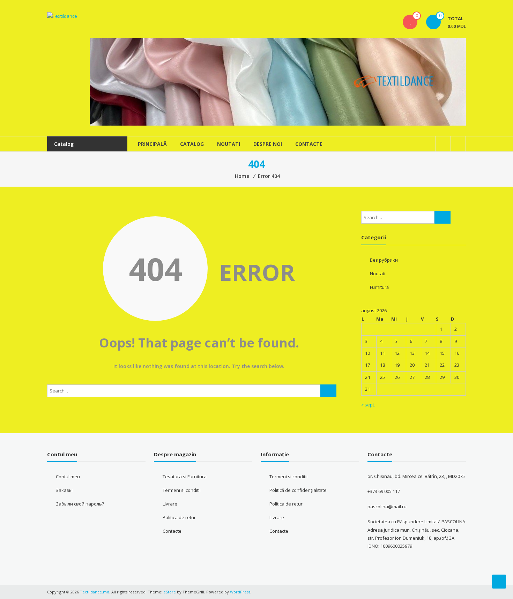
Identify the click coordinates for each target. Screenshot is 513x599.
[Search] (328, 390)
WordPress (240, 591)
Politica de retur (179, 517)
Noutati (228, 144)
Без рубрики (384, 260)
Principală (152, 144)
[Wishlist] (410, 22)
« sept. (368, 405)
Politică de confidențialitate (298, 490)
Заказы (64, 490)
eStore (169, 591)
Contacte (308, 144)
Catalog (192, 144)
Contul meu (68, 476)
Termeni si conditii (182, 490)
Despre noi (267, 144)
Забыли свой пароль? (80, 504)
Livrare (170, 504)
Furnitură (379, 287)
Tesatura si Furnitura (185, 476)
